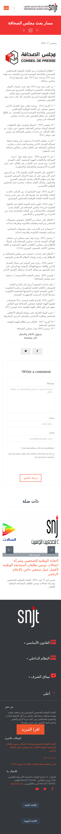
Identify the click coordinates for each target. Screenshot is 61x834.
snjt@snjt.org (17, 783)
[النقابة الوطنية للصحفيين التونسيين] (36, 8)
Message (50, 383)
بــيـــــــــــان (49, 757)
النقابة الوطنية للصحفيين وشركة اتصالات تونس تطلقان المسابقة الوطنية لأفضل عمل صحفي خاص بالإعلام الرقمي (31, 747)
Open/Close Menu (6, 8)
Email (51, 433)
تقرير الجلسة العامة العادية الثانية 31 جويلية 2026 (33, 764)
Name (51, 418)
